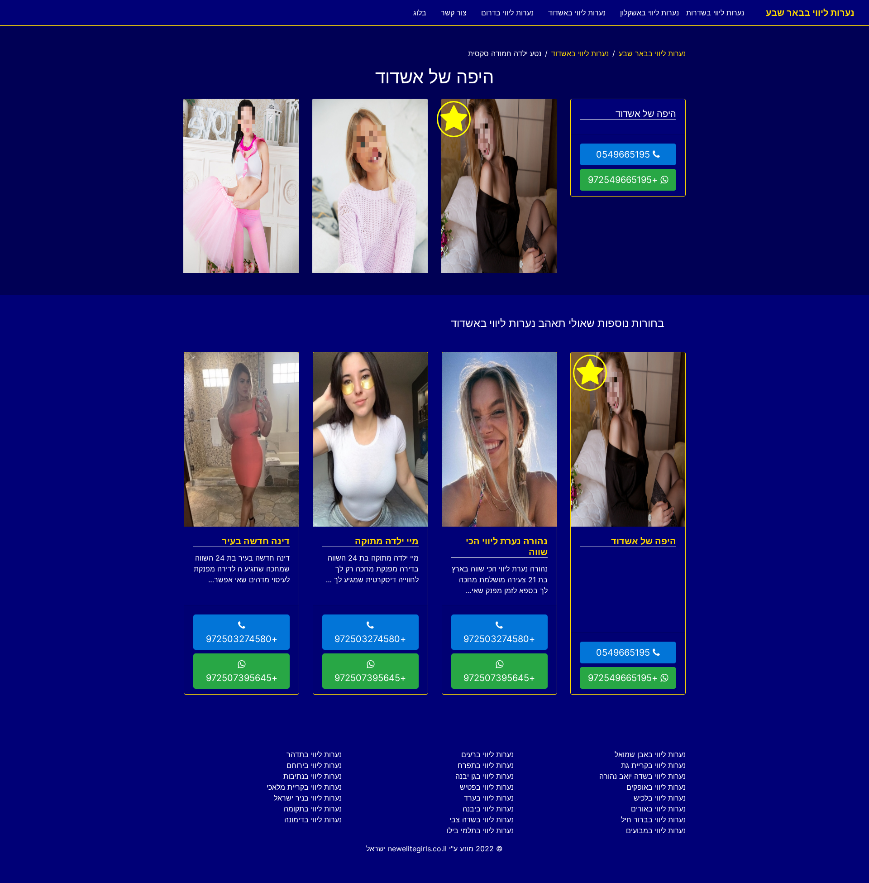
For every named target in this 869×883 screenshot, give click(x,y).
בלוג (419, 12)
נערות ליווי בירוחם (314, 765)
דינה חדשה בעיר (256, 541)
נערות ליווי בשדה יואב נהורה (642, 776)
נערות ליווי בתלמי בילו (480, 830)
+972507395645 (499, 677)
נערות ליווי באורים (658, 808)
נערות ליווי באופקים (656, 787)
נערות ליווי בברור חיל (653, 819)
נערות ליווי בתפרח (486, 765)
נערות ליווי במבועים (656, 830)
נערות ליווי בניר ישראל (308, 797)
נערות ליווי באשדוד (577, 12)
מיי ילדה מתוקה (387, 541)
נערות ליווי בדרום (507, 12)
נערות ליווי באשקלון (649, 12)
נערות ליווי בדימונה (313, 819)
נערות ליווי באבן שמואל (650, 754)
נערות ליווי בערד (489, 797)
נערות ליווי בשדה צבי (481, 819)
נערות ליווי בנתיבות (312, 776)
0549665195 (624, 154)
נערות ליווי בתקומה (313, 808)
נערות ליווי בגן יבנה (484, 776)
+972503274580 (499, 638)
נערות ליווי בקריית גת (653, 765)
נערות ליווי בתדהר (314, 754)
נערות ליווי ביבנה (488, 808)
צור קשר (454, 12)
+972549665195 (624, 179)
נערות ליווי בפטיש (487, 787)
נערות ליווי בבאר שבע (810, 12)
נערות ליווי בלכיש (660, 797)
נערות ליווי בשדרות (715, 12)
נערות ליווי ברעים (487, 754)
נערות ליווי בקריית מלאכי (304, 787)
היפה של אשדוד (643, 541)
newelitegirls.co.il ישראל (406, 848)
